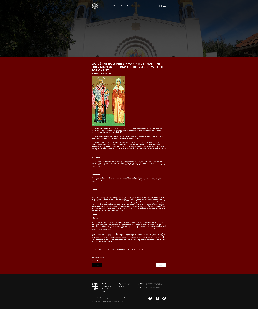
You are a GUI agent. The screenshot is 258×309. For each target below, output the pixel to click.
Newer (160, 265)
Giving (104, 291)
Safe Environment (119, 301)
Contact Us (105, 289)
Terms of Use (96, 301)
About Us (138, 6)
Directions (148, 6)
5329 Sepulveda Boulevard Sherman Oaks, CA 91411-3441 (154, 284)
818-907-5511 (156, 288)
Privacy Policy (107, 301)
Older (97, 265)
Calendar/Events (126, 6)
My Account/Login (124, 284)
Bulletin (115, 6)
